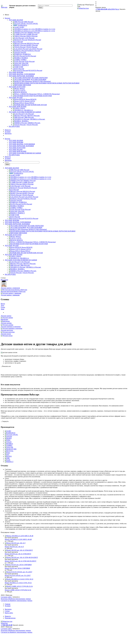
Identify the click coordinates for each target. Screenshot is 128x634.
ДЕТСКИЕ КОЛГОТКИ (17, 87)
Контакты (8, 133)
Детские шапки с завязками (10, 295)
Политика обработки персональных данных (16, 599)
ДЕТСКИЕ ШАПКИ (16, 20)
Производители (10, 618)
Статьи (7, 611)
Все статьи (4, 279)
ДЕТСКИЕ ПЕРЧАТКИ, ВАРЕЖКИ (21, 76)
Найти (7, 164)
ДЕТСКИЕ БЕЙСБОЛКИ (17, 106)
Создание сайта (6, 597)
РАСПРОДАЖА (14, 126)
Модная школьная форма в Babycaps (13, 291)
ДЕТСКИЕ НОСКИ (15, 97)
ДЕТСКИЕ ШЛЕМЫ (16, 72)
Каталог (7, 18)
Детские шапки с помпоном (10, 288)
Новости (8, 130)
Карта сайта (9, 613)
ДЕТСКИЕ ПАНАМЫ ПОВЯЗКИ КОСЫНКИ (25, 112)
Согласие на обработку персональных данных (16, 600)
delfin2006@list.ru (113, 9)
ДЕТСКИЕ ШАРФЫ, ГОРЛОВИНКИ (22, 74)
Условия (7, 131)
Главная (7, 604)
